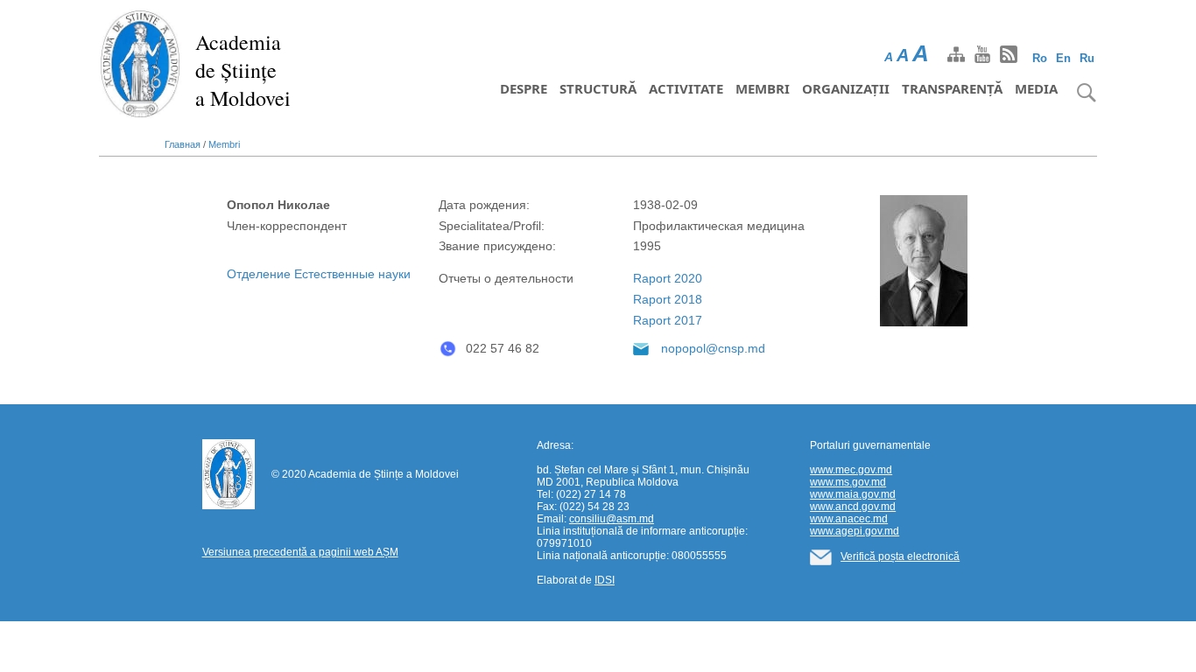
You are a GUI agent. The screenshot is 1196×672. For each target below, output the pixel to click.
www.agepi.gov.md (854, 531)
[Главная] (140, 63)
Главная (183, 144)
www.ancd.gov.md (853, 506)
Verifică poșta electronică (900, 556)
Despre (523, 88)
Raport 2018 (667, 299)
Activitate (686, 88)
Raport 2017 (667, 320)
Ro (1039, 58)
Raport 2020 (667, 278)
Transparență (952, 88)
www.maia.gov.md (853, 494)
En (1063, 58)
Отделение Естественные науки (319, 274)
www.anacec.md (849, 519)
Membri (762, 88)
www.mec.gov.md (851, 470)
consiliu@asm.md (611, 519)
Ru (1087, 58)
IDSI (604, 580)
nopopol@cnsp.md (713, 348)
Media (1036, 88)
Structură (598, 88)
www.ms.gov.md (848, 482)
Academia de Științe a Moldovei (243, 70)
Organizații (846, 88)
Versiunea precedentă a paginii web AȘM (300, 552)
